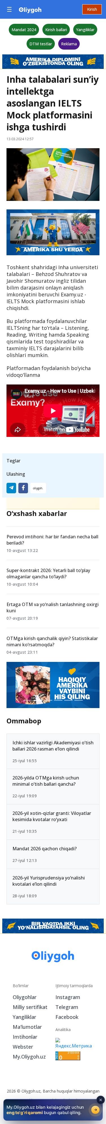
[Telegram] (11, 488)
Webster (23, 1046)
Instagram (67, 997)
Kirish (92, 9)
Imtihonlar (25, 1036)
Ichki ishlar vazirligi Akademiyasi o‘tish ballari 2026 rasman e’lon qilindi (53, 745)
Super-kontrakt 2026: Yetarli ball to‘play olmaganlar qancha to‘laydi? (48, 573)
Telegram (66, 1007)
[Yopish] (100, 1100)
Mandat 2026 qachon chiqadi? (44, 848)
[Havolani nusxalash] (38, 488)
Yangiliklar (85, 29)
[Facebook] (23, 488)
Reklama (69, 43)
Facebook (66, 1016)
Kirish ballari (56, 29)
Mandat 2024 (24, 29)
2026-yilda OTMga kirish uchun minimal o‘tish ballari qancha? (45, 781)
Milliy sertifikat (30, 1007)
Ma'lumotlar (27, 1026)
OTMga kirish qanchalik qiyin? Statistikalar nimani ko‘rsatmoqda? (52, 641)
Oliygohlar (24, 997)
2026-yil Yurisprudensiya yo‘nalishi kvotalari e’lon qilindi (48, 880)
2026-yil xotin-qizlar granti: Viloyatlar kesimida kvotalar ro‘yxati (51, 816)
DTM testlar (40, 43)
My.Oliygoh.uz (29, 1056)
